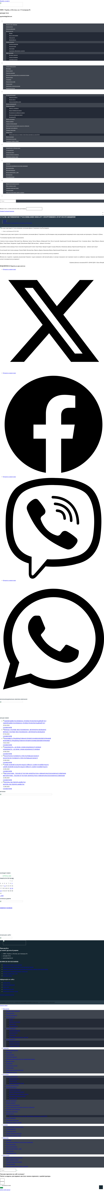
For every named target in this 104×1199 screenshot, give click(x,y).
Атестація (8, 1140)
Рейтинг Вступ (10, 1114)
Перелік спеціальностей (12, 1085)
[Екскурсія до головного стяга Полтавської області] (21, 756)
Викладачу (6, 1138)
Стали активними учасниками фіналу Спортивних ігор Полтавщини (17, 223)
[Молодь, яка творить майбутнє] (14, 782)
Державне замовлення (12, 1111)
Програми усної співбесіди (13, 1109)
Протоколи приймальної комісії (17, 1096)
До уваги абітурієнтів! (12, 1076)
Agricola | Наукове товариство (14, 1133)
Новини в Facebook (6, 908)
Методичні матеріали (11, 1146)
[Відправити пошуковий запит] (16, 1170)
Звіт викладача (10, 1151)
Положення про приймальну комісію (18, 1094)
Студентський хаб (10, 1129)
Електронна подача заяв (12, 1120)
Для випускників (10, 1164)
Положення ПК (13, 1098)
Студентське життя (11, 1131)
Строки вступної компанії (13, 1105)
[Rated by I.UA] (6, 938)
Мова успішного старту (12, 1159)
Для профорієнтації (11, 1153)
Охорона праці (10, 1068)
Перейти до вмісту (5, 1)
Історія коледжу (10, 1013)
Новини (11, 1019)
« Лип (2, 896)
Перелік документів (11, 1100)
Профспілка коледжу (11, 1072)
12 (5, 886)
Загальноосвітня (13, 1033)
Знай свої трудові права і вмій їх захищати (17, 1166)
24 (1, 891)
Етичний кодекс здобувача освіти (14, 1127)
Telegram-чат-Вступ (14, 1078)
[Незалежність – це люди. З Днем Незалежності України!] (22, 747)
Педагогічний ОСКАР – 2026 (13, 1148)
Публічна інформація (11, 1015)
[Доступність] (101, 1187)
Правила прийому (11, 1103)
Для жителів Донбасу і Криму (14, 1122)
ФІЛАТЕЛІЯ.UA (13, 1026)
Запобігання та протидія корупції (14, 1070)
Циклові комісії (10, 1054)
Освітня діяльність (11, 1028)
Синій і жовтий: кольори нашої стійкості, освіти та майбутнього (25, 767)
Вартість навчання (11, 1118)
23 (12, 888)
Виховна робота (10, 1061)
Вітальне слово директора (13, 1011)
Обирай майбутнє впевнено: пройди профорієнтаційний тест (24, 723)
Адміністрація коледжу (12, 1050)
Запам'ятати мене (6, 1185)
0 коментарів (7, 727)
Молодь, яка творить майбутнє (13, 784)
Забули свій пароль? (5, 1189)
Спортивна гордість (14, 1046)
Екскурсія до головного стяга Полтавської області (20, 758)
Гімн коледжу (12, 1024)
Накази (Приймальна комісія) (16, 1092)
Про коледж (6, 1008)
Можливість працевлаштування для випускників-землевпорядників (26, 740)
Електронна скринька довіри (13, 1135)
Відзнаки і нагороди (14, 1041)
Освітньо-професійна (14, 1030)
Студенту (5, 1124)
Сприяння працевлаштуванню (14, 1162)
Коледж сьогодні (10, 1017)
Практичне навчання (11, 1057)
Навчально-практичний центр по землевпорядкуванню (20, 1059)
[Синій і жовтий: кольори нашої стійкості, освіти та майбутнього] (26, 765)
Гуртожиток (9, 1063)
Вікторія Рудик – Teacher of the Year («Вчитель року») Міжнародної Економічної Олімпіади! (34, 775)
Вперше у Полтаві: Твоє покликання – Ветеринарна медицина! (24, 732)
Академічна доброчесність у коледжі (18, 1037)
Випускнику (6, 1155)
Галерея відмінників (14, 1043)
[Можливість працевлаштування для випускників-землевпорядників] (27, 738)
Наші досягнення (10, 1039)
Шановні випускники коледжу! (14, 1157)
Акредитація (12, 1035)
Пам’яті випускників (14, 1022)
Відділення (9, 1052)
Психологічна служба (11, 1065)
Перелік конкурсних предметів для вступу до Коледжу (20, 1107)
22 (10, 888)
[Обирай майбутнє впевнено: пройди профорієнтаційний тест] (24, 721)
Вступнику (6, 1074)
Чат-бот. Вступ (13, 1081)
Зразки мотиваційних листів (16, 1083)
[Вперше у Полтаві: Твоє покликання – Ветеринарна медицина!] (24, 730)
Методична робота (11, 1144)
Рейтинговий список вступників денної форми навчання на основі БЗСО (28, 1116)
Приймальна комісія (11, 1087)
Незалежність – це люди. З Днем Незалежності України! (21, 749)
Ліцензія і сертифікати (15, 1089)
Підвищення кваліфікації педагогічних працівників (19, 1142)
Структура (6, 1048)
